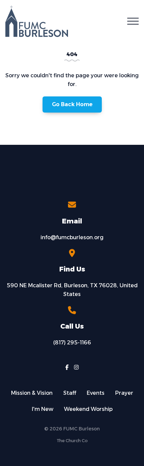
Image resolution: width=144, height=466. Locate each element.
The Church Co (72, 440)
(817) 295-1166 (72, 342)
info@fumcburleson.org (72, 237)
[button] (133, 21)
